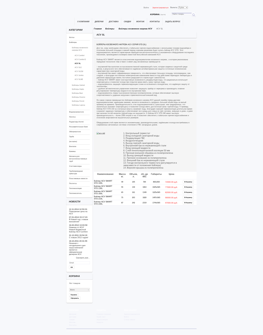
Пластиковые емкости (78, 178)
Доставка (113, 22)
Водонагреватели (76, 112)
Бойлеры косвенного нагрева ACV (135, 29)
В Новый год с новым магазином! (78, 220)
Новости (100, 322)
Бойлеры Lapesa (78, 105)
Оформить (75, 298)
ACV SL (78, 63)
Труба (71, 137)
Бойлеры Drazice (78, 97)
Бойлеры (73, 42)
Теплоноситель (75, 193)
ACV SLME (79, 79)
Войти (146, 7)
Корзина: (158, 14)
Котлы (71, 37)
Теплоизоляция (75, 188)
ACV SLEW (79, 71)
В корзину (188, 182)
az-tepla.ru (77, 331)
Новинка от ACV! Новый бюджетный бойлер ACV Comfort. (78, 229)
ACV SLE (78, 67)
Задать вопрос (172, 22)
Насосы (72, 117)
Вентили (72, 146)
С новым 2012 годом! (78, 237)
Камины (72, 151)
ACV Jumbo (79, 75)
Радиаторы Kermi (76, 122)
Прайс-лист (101, 317)
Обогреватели (75, 132)
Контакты (155, 22)
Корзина (74, 295)
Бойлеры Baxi (77, 93)
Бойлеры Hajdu (78, 89)
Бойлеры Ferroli (78, 101)
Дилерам (99, 22)
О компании (83, 22)
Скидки (127, 22)
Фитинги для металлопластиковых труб (78, 158)
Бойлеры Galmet (78, 85)
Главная (70, 21)
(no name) (73, 141)
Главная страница (104, 314)
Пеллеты (73, 183)
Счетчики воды (75, 166)
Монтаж (140, 22)
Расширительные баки (78, 127)
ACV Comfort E (80, 59)
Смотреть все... (83, 258)
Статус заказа (129, 320)
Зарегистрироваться (160, 8)
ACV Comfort (79, 55)
